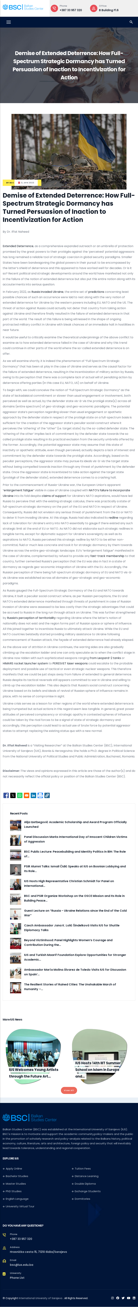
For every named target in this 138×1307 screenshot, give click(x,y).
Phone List (17, 1278)
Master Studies (16, 1184)
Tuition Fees (83, 1168)
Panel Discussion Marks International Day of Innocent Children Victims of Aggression (75, 839)
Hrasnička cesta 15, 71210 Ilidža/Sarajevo (38, 1252)
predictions (96, 292)
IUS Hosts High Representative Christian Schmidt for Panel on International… (69, 883)
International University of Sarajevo (40, 1298)
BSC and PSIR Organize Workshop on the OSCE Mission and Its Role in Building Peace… (74, 898)
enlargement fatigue (18, 490)
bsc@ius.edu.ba (21, 1265)
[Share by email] (26, 795)
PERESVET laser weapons (70, 663)
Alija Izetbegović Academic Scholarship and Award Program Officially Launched (75, 824)
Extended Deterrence (18, 246)
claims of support (54, 496)
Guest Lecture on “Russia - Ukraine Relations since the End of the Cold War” (75, 913)
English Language (17, 1199)
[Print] (40, 795)
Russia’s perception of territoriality (31, 618)
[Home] (23, 7)
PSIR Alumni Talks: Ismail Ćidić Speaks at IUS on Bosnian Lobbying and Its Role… (75, 868)
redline (113, 518)
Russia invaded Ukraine (47, 292)
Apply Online (14, 1168)
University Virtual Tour (20, 1206)
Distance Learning (86, 1176)
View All (69, 1090)
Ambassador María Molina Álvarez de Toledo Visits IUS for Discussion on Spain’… (75, 972)
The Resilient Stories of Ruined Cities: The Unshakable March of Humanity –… (70, 986)
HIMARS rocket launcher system (25, 663)
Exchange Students (88, 1191)
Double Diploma (85, 1184)
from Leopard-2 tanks (105, 658)
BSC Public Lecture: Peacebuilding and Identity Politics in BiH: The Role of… (75, 854)
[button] (47, 795)
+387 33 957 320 (71, 10)
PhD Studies (14, 1191)
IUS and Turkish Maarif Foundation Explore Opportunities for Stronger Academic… (75, 957)
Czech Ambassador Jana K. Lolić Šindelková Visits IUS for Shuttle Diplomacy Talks (71, 927)
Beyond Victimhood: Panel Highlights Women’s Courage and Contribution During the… (68, 942)
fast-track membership (107, 556)
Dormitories (82, 1199)
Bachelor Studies (17, 1176)
